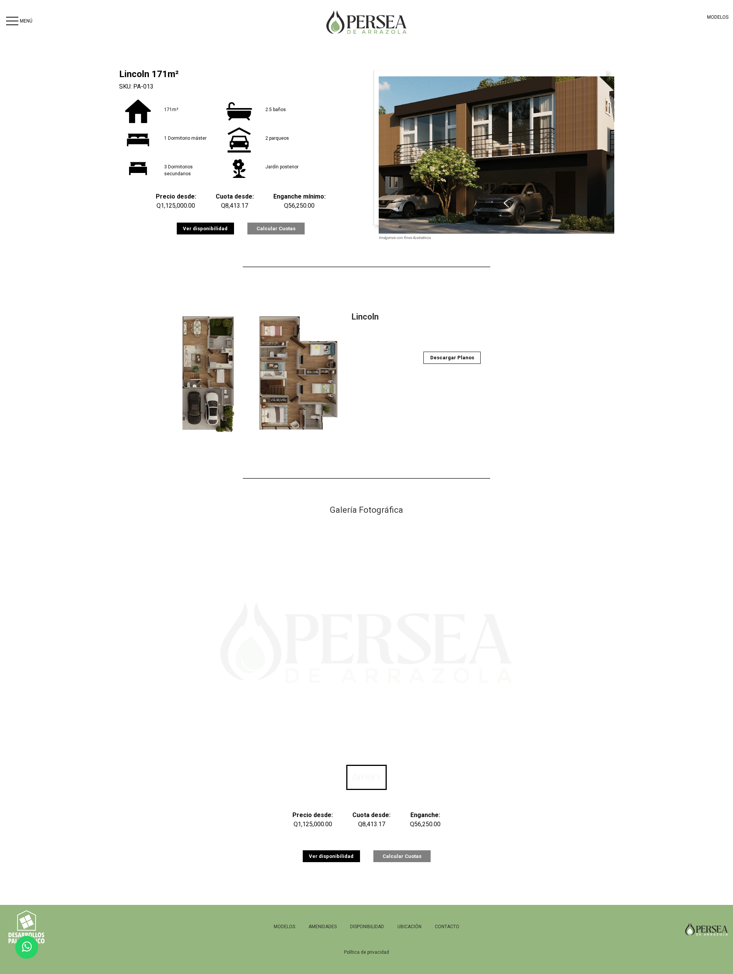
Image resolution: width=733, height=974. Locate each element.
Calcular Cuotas (276, 228)
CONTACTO (447, 926)
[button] (366, 777)
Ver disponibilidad (205, 228)
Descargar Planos (452, 357)
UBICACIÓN (409, 926)
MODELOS (717, 17)
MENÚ (26, 21)
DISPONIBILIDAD (367, 926)
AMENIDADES (322, 926)
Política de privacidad (366, 952)
